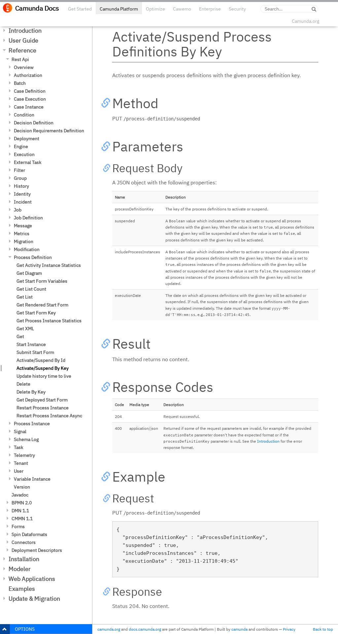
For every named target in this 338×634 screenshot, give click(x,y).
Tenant (21, 463)
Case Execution (30, 99)
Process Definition (33, 257)
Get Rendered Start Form (42, 305)
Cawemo (182, 9)
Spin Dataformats (29, 534)
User (18, 471)
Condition (24, 115)
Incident (23, 202)
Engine (21, 146)
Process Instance (32, 424)
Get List (25, 297)
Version (22, 487)
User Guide (23, 40)
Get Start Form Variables (42, 281)
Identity (22, 194)
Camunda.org (305, 21)
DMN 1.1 (20, 511)
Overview (24, 67)
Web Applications (32, 579)
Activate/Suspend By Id (41, 360)
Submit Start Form (35, 352)
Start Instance (31, 344)
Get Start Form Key (36, 313)
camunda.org (108, 629)
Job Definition (28, 218)
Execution (24, 154)
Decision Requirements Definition (49, 131)
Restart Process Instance (43, 408)
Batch (20, 83)
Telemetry (24, 455)
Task (18, 447)
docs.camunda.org (145, 629)
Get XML (25, 329)
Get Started (80, 9)
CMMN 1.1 (22, 519)
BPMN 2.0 (22, 503)
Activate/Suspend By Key (43, 368)
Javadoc (20, 495)
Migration (23, 241)
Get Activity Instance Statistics (49, 265)
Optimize (155, 9)
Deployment (26, 139)
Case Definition (30, 91)
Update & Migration (34, 598)
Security (237, 9)
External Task (27, 162)
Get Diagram (29, 273)
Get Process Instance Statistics (49, 321)
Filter (19, 170)
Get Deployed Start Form (42, 400)
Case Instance (29, 107)
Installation (24, 559)
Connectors (24, 542)
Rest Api (20, 59)
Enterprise (210, 9)
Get (20, 336)
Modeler (20, 569)
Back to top (323, 629)
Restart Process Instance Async (49, 416)
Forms (18, 526)
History (21, 186)
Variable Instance (32, 479)
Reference (22, 50)
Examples (22, 588)
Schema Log (26, 439)
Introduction (25, 30)
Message (23, 226)
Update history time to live (44, 376)
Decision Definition (33, 123)
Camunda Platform (119, 9)
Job (17, 210)
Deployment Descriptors (37, 550)
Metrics (21, 234)
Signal (20, 431)
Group (20, 178)
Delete (23, 384)
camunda (239, 629)
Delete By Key (31, 392)
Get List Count (31, 289)
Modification (27, 249)
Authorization (28, 75)
